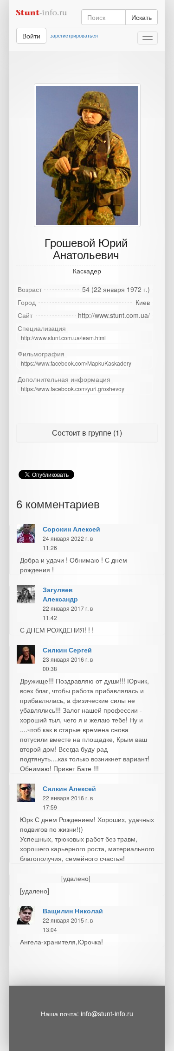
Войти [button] (31, 35)
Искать (141, 17)
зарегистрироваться (74, 35)
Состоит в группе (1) (87, 432)
